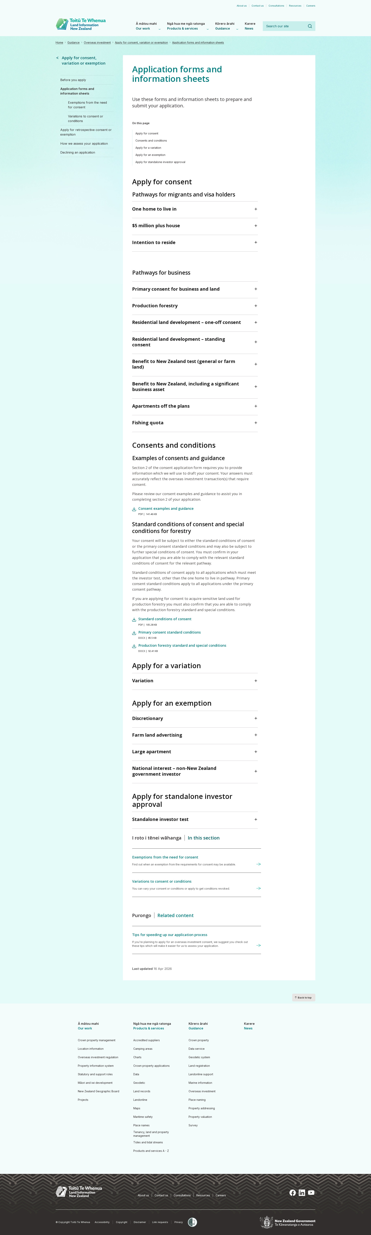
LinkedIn (302, 1193)
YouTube (311, 1193)
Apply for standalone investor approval (160, 162)
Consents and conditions (151, 140)
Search (310, 26)
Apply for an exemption (150, 154)
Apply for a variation (148, 147)
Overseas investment (97, 42)
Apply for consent (146, 133)
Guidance (73, 42)
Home (59, 42)
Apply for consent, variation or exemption (141, 42)
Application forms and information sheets (198, 42)
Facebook (292, 1193)
